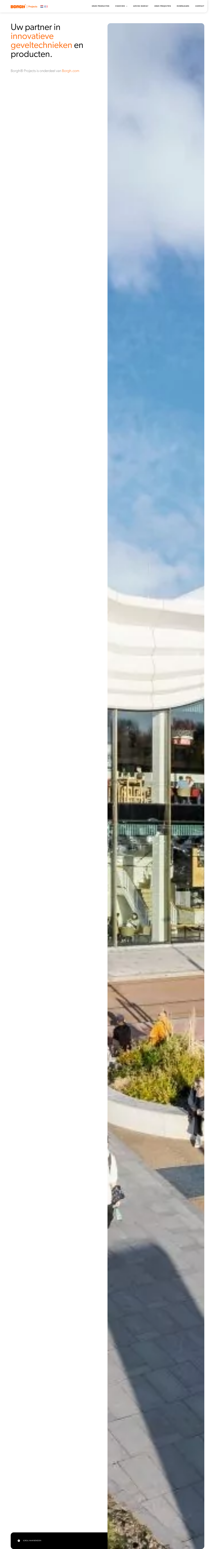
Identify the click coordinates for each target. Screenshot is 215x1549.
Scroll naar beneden (32, 1541)
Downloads (183, 6)
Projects (32, 6)
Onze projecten (162, 6)
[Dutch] (42, 6)
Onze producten (100, 6)
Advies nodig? (140, 6)
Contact (199, 6)
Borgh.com (70, 71)
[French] (46, 6)
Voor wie (120, 6)
